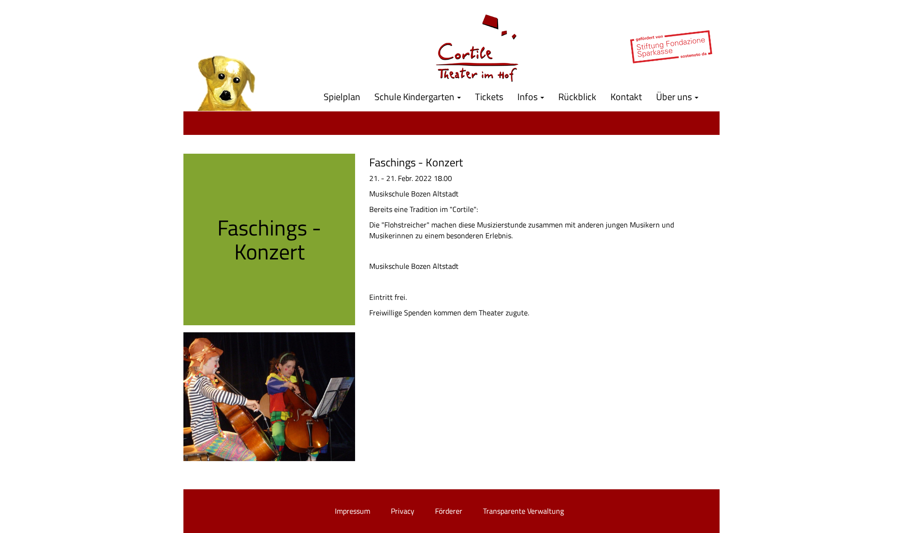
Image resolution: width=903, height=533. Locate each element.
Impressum (352, 511)
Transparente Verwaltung (523, 511)
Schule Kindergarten (415, 96)
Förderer (448, 511)
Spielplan (342, 96)
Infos (528, 96)
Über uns (675, 96)
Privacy (402, 511)
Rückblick (577, 96)
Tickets (489, 96)
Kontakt (626, 96)
